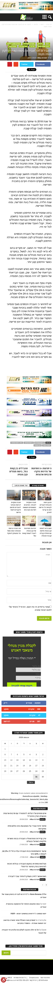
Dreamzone (34, 977)
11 (30, 760)
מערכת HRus (42, 58)
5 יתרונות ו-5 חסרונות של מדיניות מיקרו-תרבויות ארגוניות (41, 471)
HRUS (10, 977)
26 (24, 771)
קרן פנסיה (38, 445)
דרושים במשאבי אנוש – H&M (22, 914)
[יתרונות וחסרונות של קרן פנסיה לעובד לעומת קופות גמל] (29, 521)
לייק (5, 703)
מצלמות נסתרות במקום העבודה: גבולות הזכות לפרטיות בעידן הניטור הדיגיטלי (26, 865)
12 (24, 760)
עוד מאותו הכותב (21, 485)
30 (43, 777)
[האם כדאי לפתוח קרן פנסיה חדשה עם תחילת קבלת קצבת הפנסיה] (45, 521)
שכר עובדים (23, 46)
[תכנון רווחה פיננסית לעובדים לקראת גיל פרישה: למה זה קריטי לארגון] (45, 495)
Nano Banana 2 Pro (38, 894)
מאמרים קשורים (38, 485)
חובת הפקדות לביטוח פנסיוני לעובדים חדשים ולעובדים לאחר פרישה (15, 507)
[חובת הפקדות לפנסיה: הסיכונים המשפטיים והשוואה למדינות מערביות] (29, 495)
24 (36, 771)
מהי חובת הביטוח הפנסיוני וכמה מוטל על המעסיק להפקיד (14, 530)
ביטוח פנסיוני (29, 443)
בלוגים (40, 44)
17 (36, 766)
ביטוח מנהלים (39, 443)
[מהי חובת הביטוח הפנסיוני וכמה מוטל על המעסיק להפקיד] (14, 521)
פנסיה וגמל (12, 46)
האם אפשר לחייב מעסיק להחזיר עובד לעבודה (27, 876)
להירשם (7, 721)
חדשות (43, 857)
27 (17, 771)
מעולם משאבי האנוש (13, 44)
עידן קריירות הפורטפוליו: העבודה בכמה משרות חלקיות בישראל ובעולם (26, 840)
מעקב (6, 709)
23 (43, 771)
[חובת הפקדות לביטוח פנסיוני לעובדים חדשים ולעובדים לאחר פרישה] (14, 495)
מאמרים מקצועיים (29, 44)
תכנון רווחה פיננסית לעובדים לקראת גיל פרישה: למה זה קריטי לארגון (45, 507)
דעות (47, 44)
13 (17, 760)
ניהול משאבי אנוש (43, 46)
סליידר (32, 46)
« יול (31, 782)
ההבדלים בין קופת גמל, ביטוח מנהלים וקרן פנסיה (18, 471)
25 (30, 771)
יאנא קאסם (41, 914)
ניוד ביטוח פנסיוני (16, 443)
